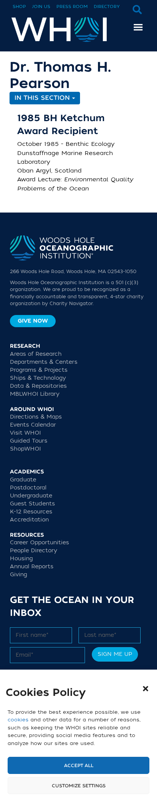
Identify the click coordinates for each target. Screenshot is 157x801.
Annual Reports (31, 566)
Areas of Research (36, 354)
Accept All (78, 766)
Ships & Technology (38, 378)
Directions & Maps (36, 416)
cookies (18, 719)
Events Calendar (33, 424)
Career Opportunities (39, 542)
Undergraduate (31, 495)
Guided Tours (28, 440)
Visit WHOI (25, 432)
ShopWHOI (25, 448)
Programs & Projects (38, 370)
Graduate (23, 479)
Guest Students (32, 503)
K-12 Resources (31, 511)
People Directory (33, 550)
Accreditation (29, 519)
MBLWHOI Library (34, 394)
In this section (43, 98)
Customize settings (79, 786)
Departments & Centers (43, 362)
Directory (107, 7)
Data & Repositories (38, 386)
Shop (19, 7)
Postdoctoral (28, 487)
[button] (145, 688)
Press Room (72, 7)
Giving (18, 574)
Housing (21, 558)
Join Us (41, 7)
